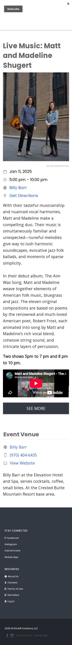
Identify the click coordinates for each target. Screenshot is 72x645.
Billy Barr (18, 187)
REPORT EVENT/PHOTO (58, 166)
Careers (13, 582)
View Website (22, 463)
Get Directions (23, 195)
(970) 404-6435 (23, 455)
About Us (13, 576)
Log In (11, 601)
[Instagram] (12, 635)
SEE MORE (36, 408)
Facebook (13, 538)
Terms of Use (15, 589)
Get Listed (13, 595)
